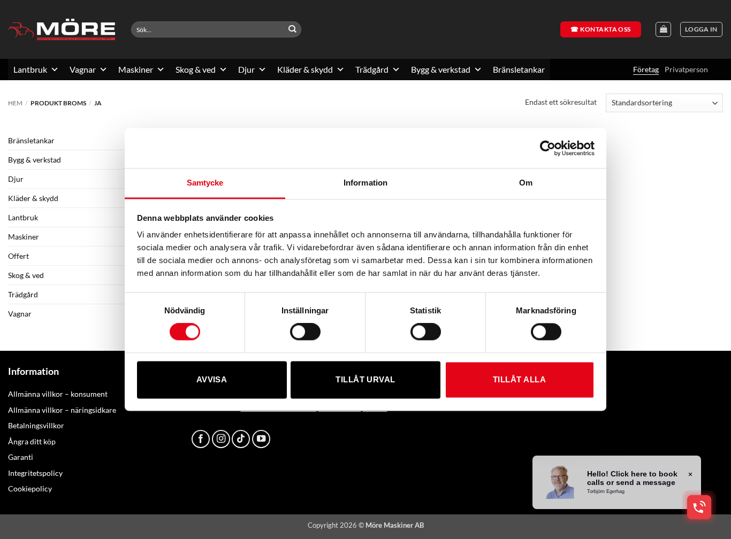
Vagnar (83, 69)
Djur (246, 69)
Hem (15, 102)
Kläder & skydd (305, 69)
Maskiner (135, 69)
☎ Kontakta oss (600, 29)
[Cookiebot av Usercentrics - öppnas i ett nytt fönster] (548, 148)
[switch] (305, 332)
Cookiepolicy (30, 488)
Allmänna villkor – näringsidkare (62, 409)
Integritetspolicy (35, 473)
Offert (18, 255)
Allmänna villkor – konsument (58, 393)
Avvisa (211, 379)
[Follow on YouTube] (261, 439)
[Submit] (292, 29)
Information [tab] (365, 182)
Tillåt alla (519, 379)
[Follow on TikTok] (241, 439)
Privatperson (686, 69)
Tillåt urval (365, 379)
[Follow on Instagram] (221, 439)
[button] (701, 29)
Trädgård (372, 69)
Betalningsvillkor (36, 425)
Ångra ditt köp (32, 441)
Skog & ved (196, 69)
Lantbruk (30, 69)
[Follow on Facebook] (201, 439)
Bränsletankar (519, 69)
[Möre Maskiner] (61, 29)
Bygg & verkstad (440, 69)
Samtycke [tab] (205, 182)
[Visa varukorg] (663, 29)
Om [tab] (525, 182)
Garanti (20, 456)
